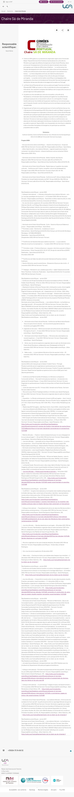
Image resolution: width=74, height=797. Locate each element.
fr (68, 2)
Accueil (3, 11)
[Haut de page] (2, 794)
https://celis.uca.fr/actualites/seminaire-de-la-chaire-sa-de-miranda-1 (47, 575)
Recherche (10, 11)
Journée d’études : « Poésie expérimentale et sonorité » (40, 471)
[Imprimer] (57, 30)
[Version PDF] (68, 30)
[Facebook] (71, 751)
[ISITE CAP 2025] (34, 780)
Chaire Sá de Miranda (20, 11)
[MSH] (9, 780)
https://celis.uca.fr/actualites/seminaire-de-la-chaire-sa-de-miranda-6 (44, 715)
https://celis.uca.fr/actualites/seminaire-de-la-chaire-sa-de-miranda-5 (43, 734)
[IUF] (57, 780)
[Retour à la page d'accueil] (67, 6)
